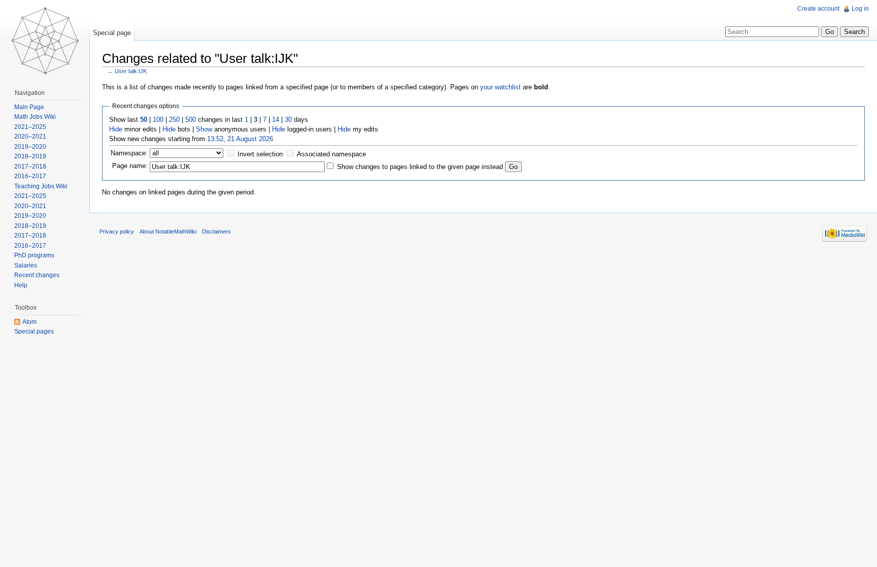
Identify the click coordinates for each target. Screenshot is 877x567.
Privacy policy (116, 231)
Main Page (29, 107)
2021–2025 (30, 126)
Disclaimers (216, 231)
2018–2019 (30, 156)
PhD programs (34, 255)
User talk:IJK (131, 71)
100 (158, 119)
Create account (818, 8)
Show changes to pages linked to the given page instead (420, 167)
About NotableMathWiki (168, 231)
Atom (29, 321)
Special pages (34, 331)
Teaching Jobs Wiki (41, 186)
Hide (115, 129)
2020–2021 (30, 136)
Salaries (25, 265)
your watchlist (500, 87)
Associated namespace (331, 154)
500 (190, 119)
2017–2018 (30, 166)
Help (20, 285)
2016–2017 (30, 176)
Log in (860, 8)
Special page (112, 33)
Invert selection (260, 154)
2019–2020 (30, 146)
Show (204, 129)
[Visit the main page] (44, 40)
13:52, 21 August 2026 (240, 139)
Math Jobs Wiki (35, 116)
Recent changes (36, 275)
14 (275, 119)
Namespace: (129, 153)
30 (288, 119)
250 (174, 119)
